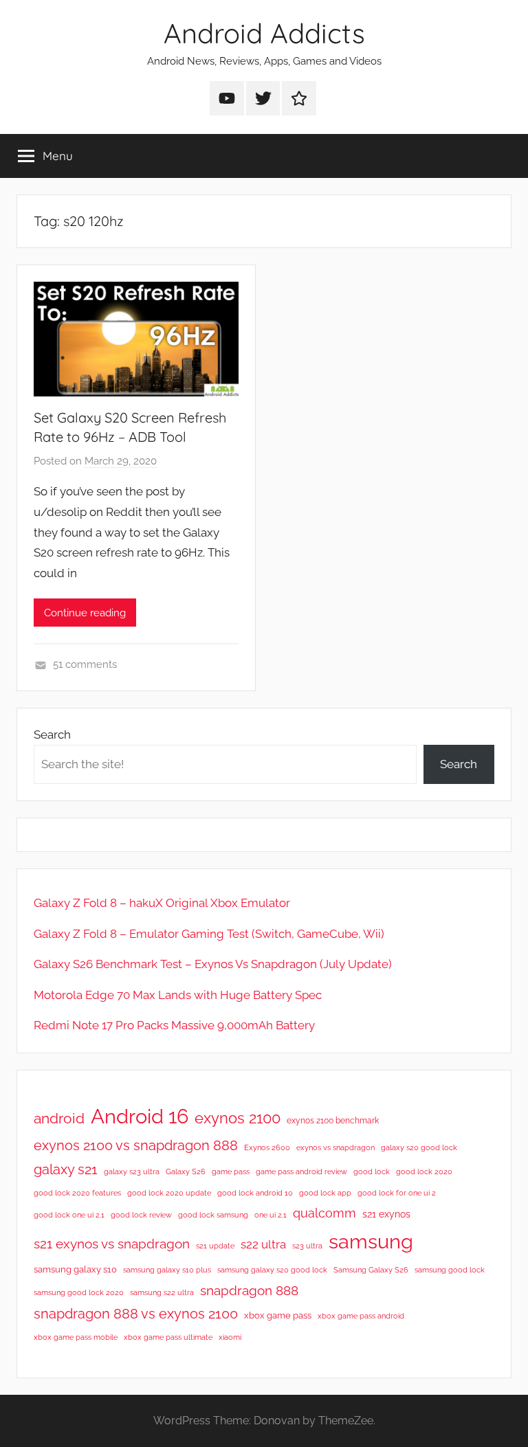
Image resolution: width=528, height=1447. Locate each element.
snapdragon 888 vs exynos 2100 (136, 1313)
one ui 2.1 (270, 1215)
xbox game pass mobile (76, 1337)
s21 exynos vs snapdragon (112, 1243)
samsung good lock (450, 1270)
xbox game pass (277, 1315)
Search (52, 734)
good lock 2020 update (169, 1193)
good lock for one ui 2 (397, 1193)
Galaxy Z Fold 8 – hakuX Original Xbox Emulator (162, 903)
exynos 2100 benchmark (333, 1120)
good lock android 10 (255, 1193)
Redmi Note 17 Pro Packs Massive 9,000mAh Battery (174, 1025)
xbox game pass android (361, 1316)
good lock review (141, 1215)
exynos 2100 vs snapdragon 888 (136, 1145)
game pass (231, 1171)
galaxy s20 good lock (419, 1147)
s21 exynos (386, 1214)
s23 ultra (307, 1246)
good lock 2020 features (77, 1193)
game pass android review (301, 1171)
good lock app (325, 1193)
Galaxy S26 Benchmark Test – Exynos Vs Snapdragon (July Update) (213, 964)
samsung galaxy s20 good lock (272, 1270)
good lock (371, 1171)
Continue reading (85, 613)
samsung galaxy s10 (75, 1269)
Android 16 (139, 1116)
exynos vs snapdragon (335, 1147)
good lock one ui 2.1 (69, 1215)
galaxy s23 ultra (132, 1171)
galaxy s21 (66, 1169)
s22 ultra (263, 1244)
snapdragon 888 (249, 1290)
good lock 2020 (424, 1171)
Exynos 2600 (267, 1147)
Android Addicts (264, 33)
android (59, 1118)
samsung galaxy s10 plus (167, 1270)
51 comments (85, 664)
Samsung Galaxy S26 (370, 1270)
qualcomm (324, 1213)
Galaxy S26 (186, 1171)
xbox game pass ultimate (168, 1337)
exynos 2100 (237, 1118)
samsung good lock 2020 (79, 1292)
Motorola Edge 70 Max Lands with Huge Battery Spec (178, 995)
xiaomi (230, 1337)
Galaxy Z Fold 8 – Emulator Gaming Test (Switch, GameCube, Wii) (209, 934)
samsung (371, 1241)
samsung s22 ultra (162, 1292)
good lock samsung (213, 1215)
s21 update (215, 1246)
